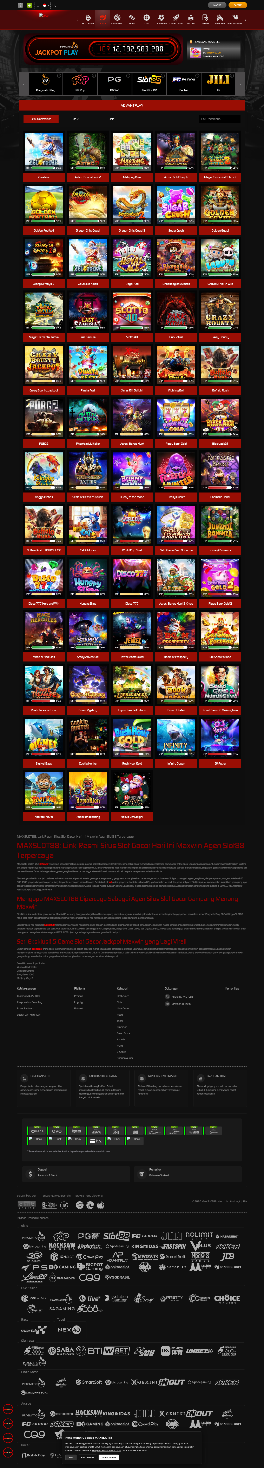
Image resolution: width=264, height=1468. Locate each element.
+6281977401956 (182, 996)
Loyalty (78, 1002)
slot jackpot (37, 948)
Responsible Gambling (29, 1002)
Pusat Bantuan (25, 1008)
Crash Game (176, 23)
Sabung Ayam (234, 23)
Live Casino (117, 23)
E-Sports (220, 23)
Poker (205, 23)
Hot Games (88, 23)
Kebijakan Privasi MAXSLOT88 (106, 1450)
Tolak (71, 1457)
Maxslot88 (49, 924)
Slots (103, 23)
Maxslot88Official (181, 1004)
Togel (147, 23)
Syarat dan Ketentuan (29, 1014)
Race (132, 23)
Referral (78, 1008)
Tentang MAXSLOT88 (29, 996)
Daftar (238, 5)
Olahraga (161, 23)
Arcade (191, 23)
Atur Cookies (87, 1457)
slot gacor (43, 863)
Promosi (79, 996)
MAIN (134, 145)
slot (110, 882)
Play (71, 53)
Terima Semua (108, 1457)
